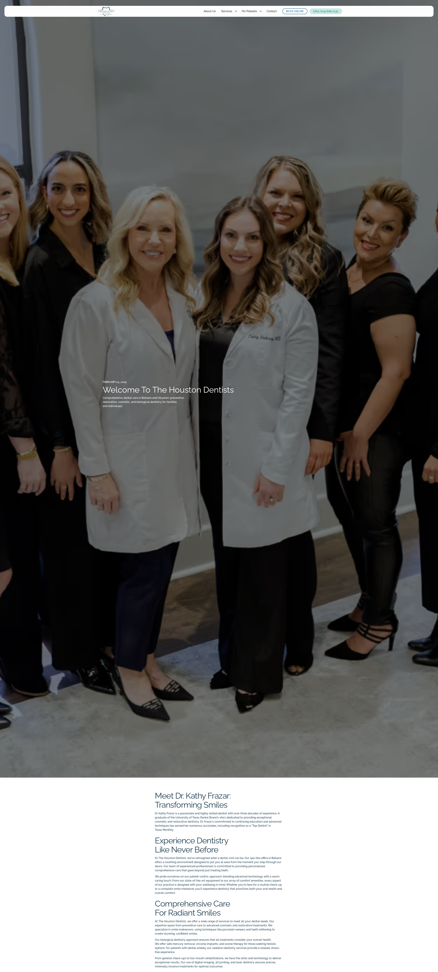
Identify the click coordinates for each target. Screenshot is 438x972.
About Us (210, 11)
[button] (228, 11)
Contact (272, 11)
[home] (106, 11)
